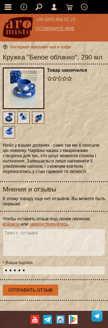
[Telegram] (47, 319)
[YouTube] (34, 319)
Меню (23, 7)
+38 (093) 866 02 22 (55, 19)
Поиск (38, 7)
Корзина (69, 7)
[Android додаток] (73, 319)
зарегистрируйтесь (48, 224)
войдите (11, 224)
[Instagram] (60, 319)
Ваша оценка (19, 262)
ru (84, 7)
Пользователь (54, 7)
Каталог (8, 7)
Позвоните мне (55, 28)
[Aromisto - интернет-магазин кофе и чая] (18, 29)
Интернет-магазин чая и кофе (40, 47)
